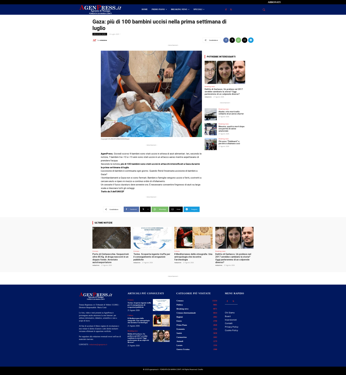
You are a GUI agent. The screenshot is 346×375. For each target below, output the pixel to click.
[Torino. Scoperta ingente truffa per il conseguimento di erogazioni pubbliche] (152, 238)
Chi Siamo (230, 312)
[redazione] (94, 40)
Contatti (228, 323)
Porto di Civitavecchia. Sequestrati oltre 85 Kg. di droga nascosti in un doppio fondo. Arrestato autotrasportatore (110, 258)
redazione (103, 40)
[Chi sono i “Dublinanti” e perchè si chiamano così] (211, 144)
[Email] (244, 40)
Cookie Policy (231, 330)
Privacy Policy (231, 327)
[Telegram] (251, 40)
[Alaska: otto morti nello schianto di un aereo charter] (211, 114)
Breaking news (100, 34)
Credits (200, 369)
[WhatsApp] (238, 40)
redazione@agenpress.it (98, 345)
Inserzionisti (231, 320)
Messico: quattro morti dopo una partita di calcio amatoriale (231, 128)
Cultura (176, 251)
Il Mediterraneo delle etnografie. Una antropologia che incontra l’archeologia (193, 257)
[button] (264, 9)
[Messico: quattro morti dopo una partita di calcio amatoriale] (211, 129)
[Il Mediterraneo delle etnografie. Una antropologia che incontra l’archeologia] (193, 238)
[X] (231, 9)
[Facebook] (226, 9)
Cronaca (95, 251)
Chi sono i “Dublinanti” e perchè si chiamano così (229, 142)
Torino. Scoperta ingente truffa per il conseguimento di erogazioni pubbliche (151, 257)
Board (228, 316)
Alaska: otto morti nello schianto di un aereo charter (231, 113)
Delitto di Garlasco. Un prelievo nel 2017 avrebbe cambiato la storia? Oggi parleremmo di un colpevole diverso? (224, 91)
